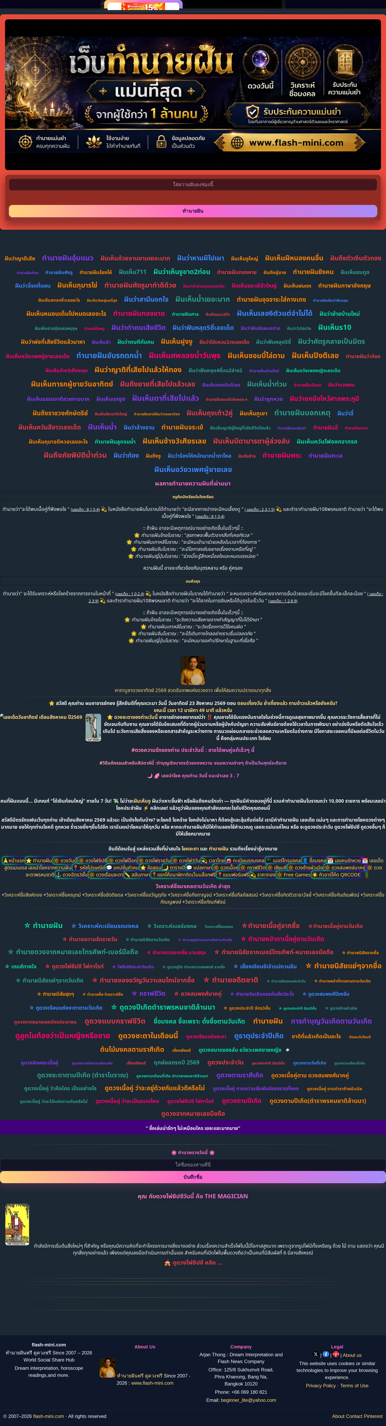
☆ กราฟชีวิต (148, 993)
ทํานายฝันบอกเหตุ (302, 412)
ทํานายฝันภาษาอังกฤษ (344, 285)
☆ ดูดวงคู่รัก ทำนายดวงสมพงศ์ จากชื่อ (193, 967)
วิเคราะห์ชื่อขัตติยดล (104, 894)
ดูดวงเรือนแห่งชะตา (206, 1036)
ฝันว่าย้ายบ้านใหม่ (339, 313)
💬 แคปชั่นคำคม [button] (123, 867)
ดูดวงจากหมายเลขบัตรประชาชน (45, 1022)
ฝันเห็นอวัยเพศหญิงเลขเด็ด (313, 370)
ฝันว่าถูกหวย (268, 398)
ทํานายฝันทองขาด (139, 313)
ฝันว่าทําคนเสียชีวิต (138, 327)
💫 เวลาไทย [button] (213, 860)
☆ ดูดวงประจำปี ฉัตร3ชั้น (246, 1008)
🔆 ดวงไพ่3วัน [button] (186, 860)
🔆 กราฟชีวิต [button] (253, 867)
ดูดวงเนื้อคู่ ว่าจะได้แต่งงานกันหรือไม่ (53, 1101)
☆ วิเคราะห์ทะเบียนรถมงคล (105, 926)
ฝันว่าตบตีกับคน (135, 341)
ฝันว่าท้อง (126, 455)
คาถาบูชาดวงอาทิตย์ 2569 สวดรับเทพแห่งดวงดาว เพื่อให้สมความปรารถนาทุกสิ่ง (193, 690)
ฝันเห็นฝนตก (297, 285)
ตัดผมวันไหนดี (360, 1036)
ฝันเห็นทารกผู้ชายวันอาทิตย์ (72, 384)
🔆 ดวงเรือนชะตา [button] (106, 874)
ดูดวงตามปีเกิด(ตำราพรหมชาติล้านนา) (318, 1101)
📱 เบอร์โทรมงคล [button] (284, 860)
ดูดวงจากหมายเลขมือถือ (193, 1113)
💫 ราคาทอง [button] (263, 874)
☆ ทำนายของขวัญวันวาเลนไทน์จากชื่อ (143, 980)
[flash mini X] (316, 1355)
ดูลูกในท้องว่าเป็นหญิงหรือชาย (62, 1035)
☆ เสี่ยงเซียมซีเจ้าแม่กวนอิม (265, 966)
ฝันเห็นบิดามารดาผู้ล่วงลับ (251, 441)
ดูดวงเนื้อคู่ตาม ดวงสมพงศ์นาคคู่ (310, 1075)
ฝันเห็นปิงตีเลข (315, 355)
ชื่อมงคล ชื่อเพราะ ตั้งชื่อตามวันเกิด (199, 1021)
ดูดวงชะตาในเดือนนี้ (148, 1035)
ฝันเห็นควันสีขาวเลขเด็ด (49, 427)
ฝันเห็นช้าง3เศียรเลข (66, 370)
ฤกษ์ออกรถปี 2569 (176, 1062)
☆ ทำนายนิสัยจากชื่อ (360, 952)
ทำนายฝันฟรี (130, 1376)
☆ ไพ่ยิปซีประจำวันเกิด (133, 966)
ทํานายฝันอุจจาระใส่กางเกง (271, 299)
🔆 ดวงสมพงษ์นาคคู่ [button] (345, 867)
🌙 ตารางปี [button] (174, 867)
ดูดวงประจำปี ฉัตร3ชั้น (268, 1063)
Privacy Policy (321, 1385)
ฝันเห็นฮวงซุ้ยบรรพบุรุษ (56, 328)
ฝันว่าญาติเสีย (20, 258)
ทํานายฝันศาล (185, 314)
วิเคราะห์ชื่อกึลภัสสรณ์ (237, 894)
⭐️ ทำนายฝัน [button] (39, 860)
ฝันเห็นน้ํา (102, 427)
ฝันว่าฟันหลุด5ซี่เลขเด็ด (203, 327)
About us (352, 1355)
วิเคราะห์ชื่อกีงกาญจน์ (191, 894)
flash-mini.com (48, 1416)
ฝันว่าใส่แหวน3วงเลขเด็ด (224, 342)
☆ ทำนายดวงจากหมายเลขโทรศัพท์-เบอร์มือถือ (72, 951)
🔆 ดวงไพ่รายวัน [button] (155, 860)
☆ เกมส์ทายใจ (20, 966)
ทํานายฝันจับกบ (307, 385)
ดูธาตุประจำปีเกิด (259, 1035)
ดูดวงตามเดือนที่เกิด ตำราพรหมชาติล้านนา (172, 1076)
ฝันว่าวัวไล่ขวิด (299, 328)
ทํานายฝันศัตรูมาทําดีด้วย (140, 285)
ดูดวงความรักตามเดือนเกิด (92, 1063)
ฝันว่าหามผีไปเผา (200, 257)
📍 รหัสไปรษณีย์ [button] (89, 867)
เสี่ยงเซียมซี (181, 1050)
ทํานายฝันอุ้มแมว (68, 258)
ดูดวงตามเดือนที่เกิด (349, 1063)
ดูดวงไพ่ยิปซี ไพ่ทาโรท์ (190, 1101)
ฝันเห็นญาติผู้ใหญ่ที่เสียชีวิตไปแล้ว (240, 428)
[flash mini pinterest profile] (336, 1355)
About (338, 1416)
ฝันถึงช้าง (247, 456)
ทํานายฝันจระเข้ (182, 427)
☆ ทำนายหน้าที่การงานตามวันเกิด (342, 981)
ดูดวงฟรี (154, 1376)
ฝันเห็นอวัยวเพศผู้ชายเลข (193, 469)
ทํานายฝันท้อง (27, 272)
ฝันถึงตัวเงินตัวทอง (355, 258)
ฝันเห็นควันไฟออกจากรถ (327, 441)
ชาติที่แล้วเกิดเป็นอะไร (316, 1036)
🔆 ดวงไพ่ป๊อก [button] (123, 860)
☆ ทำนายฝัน (43, 925)
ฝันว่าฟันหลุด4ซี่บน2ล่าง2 (215, 370)
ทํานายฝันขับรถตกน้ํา (109, 355)
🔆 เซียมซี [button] (277, 867)
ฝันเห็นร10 (334, 327)
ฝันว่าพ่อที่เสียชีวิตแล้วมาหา (53, 341)
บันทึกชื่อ (193, 1177)
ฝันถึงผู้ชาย (275, 272)
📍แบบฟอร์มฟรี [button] (233, 874)
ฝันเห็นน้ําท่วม (267, 384)
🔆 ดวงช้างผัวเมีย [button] (306, 867)
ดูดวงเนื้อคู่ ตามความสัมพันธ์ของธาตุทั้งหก (256, 1088)
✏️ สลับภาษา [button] (137, 874)
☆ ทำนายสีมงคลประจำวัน (286, 981)
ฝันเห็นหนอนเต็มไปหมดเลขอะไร (66, 313)
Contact (354, 1416)
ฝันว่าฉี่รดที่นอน (32, 285)
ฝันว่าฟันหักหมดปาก (260, 328)
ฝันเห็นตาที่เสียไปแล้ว (165, 398)
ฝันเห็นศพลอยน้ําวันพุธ (185, 355)
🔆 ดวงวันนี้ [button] (65, 860)
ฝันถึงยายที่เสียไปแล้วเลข (157, 384)
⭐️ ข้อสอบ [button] (151, 867)
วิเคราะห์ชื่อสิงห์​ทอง (23, 894)
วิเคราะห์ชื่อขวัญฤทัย (146, 894)
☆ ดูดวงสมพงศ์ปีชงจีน (325, 994)
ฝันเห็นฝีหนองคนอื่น (294, 257)
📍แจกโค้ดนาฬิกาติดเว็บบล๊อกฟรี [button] (184, 874)
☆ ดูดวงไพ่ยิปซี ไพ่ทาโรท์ (74, 966)
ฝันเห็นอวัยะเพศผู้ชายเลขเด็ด (38, 356)
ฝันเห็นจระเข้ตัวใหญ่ (254, 285)
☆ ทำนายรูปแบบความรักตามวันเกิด (205, 939)
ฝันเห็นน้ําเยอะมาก (202, 299)
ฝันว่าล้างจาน (139, 427)
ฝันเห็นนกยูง (110, 398)
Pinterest (373, 1416)
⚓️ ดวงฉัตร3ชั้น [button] (72, 874)
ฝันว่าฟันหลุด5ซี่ (273, 341)
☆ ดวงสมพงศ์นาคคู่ (197, 993)
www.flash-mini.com (152, 1383)
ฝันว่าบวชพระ (341, 384)
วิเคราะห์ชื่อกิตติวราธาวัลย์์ (286, 894)
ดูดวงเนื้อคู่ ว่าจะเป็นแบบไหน (127, 1101)
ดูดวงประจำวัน (225, 1062)
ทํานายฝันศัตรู (59, 272)
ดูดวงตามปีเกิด (242, 1100)
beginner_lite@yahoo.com (248, 1400)
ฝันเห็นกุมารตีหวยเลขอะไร (58, 441)
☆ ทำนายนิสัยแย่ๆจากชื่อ (343, 966)
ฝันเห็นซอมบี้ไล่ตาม (256, 355)
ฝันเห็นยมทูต (355, 272)
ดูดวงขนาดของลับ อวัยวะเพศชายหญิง (240, 1049)
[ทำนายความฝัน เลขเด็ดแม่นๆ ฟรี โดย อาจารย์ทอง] (193, 683)
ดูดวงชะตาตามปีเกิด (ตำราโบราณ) (82, 1075)
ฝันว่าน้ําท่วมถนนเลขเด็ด (204, 286)
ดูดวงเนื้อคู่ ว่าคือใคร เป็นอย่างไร (60, 1088)
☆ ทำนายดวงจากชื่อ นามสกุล (176, 952)
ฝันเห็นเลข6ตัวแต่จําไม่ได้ (275, 313)
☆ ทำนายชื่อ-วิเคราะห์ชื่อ (102, 994)
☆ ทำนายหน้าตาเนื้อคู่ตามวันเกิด (282, 938)
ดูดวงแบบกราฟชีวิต (115, 1021)
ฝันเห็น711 (133, 272)
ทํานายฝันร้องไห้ (96, 272)
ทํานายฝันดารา (356, 428)
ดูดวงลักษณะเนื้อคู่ (39, 1062)
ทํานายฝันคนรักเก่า (291, 428)
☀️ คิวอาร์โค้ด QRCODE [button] (336, 874)
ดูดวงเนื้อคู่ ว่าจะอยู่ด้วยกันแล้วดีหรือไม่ (155, 1088)
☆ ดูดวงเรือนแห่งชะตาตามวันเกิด (65, 1007)
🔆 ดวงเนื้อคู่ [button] (226, 867)
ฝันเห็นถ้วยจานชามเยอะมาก (135, 258)
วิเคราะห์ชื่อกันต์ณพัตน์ (337, 894)
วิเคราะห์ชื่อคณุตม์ (63, 894)
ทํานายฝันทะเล (326, 455)
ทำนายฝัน (219, 848)
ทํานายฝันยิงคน (313, 271)
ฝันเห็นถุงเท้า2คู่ (210, 412)
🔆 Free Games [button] (294, 874)
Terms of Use (354, 1385)
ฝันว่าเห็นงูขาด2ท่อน (181, 271)
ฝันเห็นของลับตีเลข (221, 384)
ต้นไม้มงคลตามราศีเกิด (132, 1049)
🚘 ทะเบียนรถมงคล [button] (246, 860)
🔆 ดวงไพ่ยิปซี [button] (93, 860)
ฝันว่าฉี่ (345, 413)
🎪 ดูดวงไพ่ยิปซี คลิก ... (193, 1262)
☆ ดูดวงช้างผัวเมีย (341, 1008)
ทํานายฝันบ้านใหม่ (264, 370)
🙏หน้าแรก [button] (14, 860)
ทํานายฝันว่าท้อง (363, 356)
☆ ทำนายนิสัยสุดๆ (55, 994)
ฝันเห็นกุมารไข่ (77, 285)
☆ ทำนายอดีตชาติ (230, 980)
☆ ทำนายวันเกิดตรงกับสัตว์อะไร (262, 994)
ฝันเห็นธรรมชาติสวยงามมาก (58, 398)
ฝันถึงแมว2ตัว (218, 314)
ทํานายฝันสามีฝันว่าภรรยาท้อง (157, 414)
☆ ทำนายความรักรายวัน (89, 939)
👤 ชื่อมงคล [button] (314, 860)
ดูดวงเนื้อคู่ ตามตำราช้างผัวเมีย (334, 1088)
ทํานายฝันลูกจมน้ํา (115, 441)
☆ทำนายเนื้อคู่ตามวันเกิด (335, 926)
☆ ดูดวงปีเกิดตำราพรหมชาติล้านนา (162, 1007)
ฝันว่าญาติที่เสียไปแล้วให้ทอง (138, 369)
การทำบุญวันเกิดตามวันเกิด (331, 1021)
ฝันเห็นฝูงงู (177, 341)
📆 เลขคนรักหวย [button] (344, 860)
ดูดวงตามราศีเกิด (239, 1075)
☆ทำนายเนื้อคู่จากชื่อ (270, 925)
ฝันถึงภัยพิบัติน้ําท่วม (75, 455)
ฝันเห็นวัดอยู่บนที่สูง (102, 300)
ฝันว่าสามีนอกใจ (146, 299)
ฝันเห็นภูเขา (253, 413)
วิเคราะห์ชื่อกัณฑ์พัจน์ (205, 901)
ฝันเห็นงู (142, 800)
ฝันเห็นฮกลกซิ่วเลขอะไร (59, 300)
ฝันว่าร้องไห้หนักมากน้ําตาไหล (199, 455)
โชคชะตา (191, 848)
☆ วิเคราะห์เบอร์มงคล (172, 926)
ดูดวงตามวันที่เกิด (309, 1063)
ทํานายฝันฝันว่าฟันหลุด (330, 300)
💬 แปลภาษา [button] (199, 867)
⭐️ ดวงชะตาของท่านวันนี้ (133, 717)
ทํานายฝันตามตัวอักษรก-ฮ (226, 399)
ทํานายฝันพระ (282, 455)
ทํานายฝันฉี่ (325, 427)
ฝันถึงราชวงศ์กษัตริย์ (60, 413)
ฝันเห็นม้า (101, 342)
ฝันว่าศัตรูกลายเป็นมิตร (331, 341)
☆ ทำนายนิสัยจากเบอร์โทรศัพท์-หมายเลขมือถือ (274, 952)
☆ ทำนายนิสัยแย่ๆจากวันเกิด (49, 980)
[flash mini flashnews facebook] (326, 1355)
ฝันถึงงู (153, 455)
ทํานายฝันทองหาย (237, 272)
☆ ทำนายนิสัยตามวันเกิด (147, 939)
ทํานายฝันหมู (94, 328)
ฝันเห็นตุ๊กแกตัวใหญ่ (111, 414)
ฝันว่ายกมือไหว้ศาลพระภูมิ (324, 398)
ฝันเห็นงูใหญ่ (244, 258)
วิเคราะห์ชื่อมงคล (219, 926)
